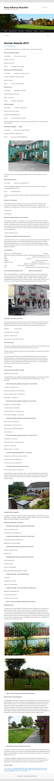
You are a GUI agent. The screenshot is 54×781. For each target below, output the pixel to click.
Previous (6, 35)
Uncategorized (31, 768)
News (26, 768)
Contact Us (42, 31)
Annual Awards (29, 31)
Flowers (26, 769)
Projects (36, 31)
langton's (40, 769)
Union (5, 770)
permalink (25, 770)
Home (5, 31)
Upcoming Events (12, 31)
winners (8, 770)
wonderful (12, 770)
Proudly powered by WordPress (30, 776)
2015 (39, 768)
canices (5, 769)
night (46, 769)
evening (22, 769)
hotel (33, 769)
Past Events (21, 31)
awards (45, 768)
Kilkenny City (22, 768)
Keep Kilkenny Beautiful (16, 7)
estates (19, 769)
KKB (17, 770)
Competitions (16, 768)
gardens (30, 769)
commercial (12, 769)
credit (16, 769)
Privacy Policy (20, 776)
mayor (43, 769)
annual (42, 768)
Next (48, 35)
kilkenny (36, 769)
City (8, 769)
